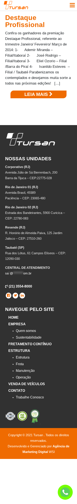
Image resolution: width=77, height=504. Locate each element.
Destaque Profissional (25, 21)
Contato (16, 390)
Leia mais (36, 94)
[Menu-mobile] (72, 5)
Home (13, 317)
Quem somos (26, 331)
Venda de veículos (26, 384)
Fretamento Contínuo (30, 344)
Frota (20, 364)
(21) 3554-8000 (20, 286)
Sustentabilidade (28, 337)
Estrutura (19, 351)
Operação (23, 377)
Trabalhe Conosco (30, 397)
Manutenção (25, 370)
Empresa (17, 324)
